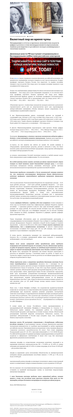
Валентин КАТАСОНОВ (21, 36)
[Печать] (62, 36)
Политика (31, 36)
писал (16, 78)
